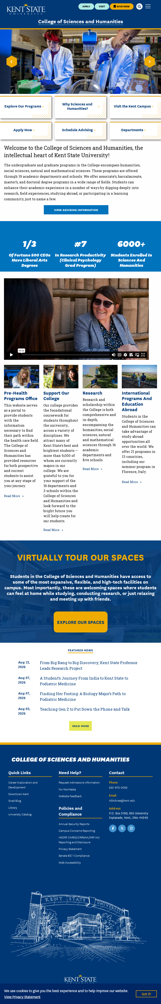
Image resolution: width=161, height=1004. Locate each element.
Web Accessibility (70, 862)
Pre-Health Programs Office (21, 395)
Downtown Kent (18, 794)
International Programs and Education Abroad (137, 401)
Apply (86, 6)
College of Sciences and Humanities (80, 21)
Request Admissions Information (79, 782)
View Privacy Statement (22, 996)
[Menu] (148, 6)
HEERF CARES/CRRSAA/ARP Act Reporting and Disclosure (79, 839)
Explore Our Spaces (80, 622)
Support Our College (56, 395)
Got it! (146, 993)
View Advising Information (76, 209)
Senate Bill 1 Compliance (74, 855)
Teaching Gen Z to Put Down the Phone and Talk (85, 709)
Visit (102, 6)
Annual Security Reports (74, 823)
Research (92, 392)
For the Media (67, 789)
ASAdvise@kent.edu (122, 800)
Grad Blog (14, 800)
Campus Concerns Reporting (77, 830)
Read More (12, 496)
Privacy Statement (70, 848)
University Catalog (19, 814)
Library (12, 807)
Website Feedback (70, 796)
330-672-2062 (118, 787)
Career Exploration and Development (23, 784)
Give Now (123, 6)
